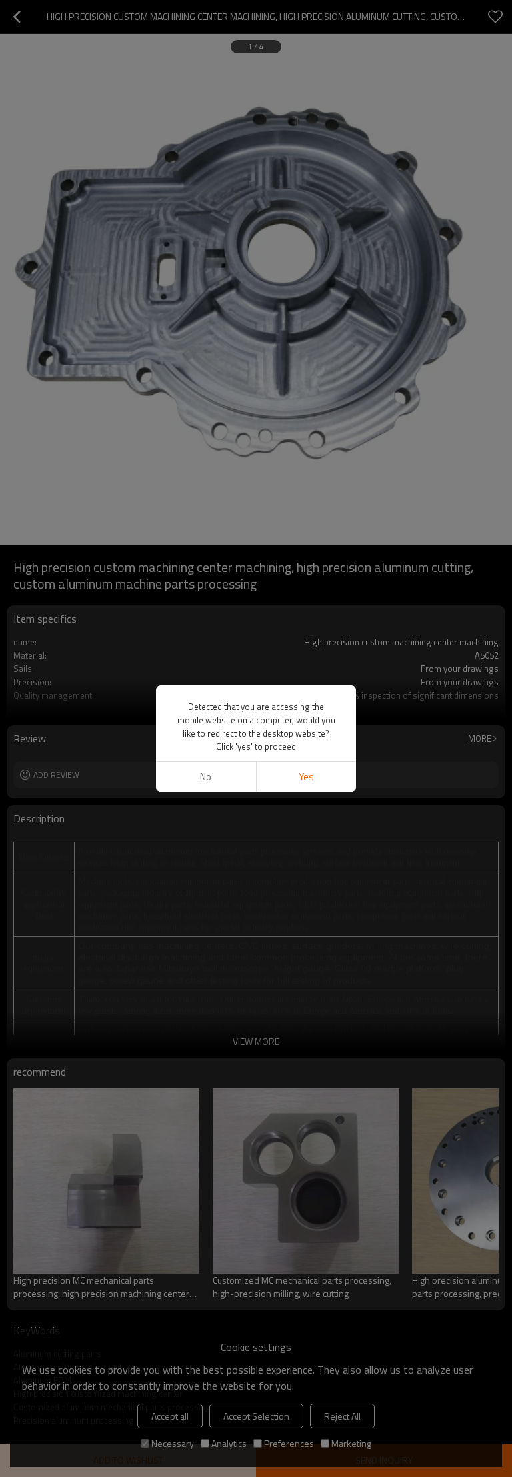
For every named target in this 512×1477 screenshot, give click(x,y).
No (205, 776)
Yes (306, 776)
